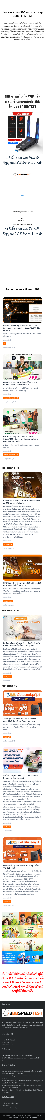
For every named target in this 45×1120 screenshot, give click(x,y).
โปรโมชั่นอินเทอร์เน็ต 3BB (11, 398)
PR (4, 343)
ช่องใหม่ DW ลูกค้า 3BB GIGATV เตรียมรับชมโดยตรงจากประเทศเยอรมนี (22, 760)
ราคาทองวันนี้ (6, 1055)
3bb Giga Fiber (8, 544)
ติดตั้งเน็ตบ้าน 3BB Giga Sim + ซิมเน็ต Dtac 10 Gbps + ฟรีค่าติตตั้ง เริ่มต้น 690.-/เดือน (22, 628)
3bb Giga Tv (7, 737)
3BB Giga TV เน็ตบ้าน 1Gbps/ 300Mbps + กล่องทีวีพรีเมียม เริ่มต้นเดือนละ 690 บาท (22, 703)
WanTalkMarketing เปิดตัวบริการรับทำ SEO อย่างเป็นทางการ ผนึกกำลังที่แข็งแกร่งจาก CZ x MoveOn (22, 310)
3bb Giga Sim (7, 677)
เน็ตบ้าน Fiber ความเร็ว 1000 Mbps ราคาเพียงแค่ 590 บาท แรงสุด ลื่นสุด (22, 485)
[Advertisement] (22, 68)
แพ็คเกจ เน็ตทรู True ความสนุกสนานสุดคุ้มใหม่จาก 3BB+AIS (22, 850)
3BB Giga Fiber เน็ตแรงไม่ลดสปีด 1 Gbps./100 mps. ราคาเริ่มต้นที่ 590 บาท (22, 567)
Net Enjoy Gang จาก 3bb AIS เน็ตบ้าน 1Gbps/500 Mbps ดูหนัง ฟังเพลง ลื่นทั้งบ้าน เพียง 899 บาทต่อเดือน (22, 421)
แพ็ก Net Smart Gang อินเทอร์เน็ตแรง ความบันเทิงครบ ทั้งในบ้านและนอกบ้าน (22, 367)
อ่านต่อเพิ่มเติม (7, 340)
